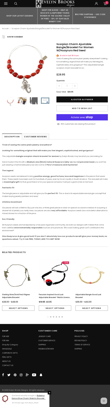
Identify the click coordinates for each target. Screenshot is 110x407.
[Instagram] (21, 374)
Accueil (5, 28)
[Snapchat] (41, 374)
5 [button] (59, 317)
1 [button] (48, 317)
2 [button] (50, 317)
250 (62, 124)
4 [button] (56, 317)
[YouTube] (34, 374)
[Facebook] (3, 374)
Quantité (60, 80)
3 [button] (53, 317)
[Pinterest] (15, 374)
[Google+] (27, 374)
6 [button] (62, 317)
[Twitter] (8, 374)
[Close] (49, 392)
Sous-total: (61, 92)
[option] (19, 16)
